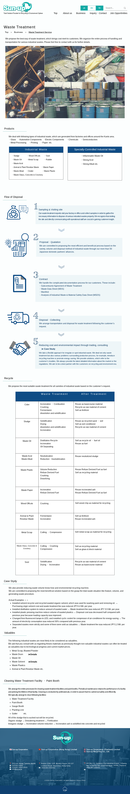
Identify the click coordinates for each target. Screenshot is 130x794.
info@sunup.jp (17, 769)
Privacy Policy (81, 780)
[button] (98, 13)
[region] (65, 82)
